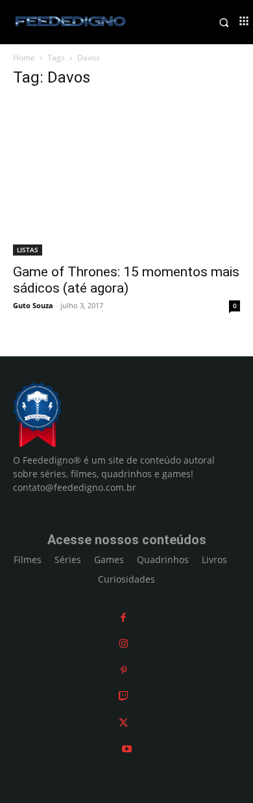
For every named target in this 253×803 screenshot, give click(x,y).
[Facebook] (123, 617)
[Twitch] (123, 696)
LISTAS (27, 249)
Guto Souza (33, 305)
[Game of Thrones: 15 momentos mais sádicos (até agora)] (126, 178)
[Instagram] (123, 643)
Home (24, 57)
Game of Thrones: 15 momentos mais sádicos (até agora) (126, 280)
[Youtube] (127, 748)
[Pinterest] (123, 670)
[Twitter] (123, 722)
